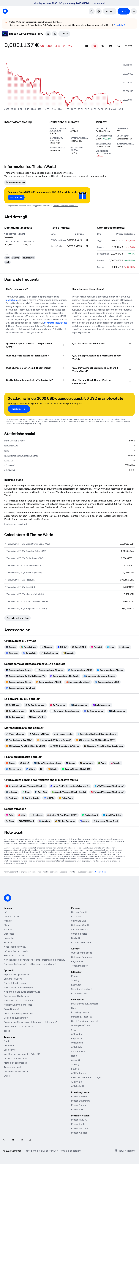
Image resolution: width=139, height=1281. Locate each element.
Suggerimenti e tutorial (16, 1011)
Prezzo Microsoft (80, 1143)
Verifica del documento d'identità (22, 1069)
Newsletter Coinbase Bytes (19, 1002)
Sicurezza (9, 949)
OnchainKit (77, 1058)
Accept (114, 1271)
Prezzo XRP (77, 1124)
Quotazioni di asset (81, 968)
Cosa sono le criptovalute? (18, 1028)
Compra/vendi (79, 927)
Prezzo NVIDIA (79, 1135)
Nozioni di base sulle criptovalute (22, 1007)
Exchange (76, 1000)
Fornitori (8, 957)
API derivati (77, 1101)
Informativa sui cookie (16, 966)
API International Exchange (86, 1092)
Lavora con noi (11, 931)
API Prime (76, 1097)
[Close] (132, 1259)
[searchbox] (64, 49)
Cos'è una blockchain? (16, 1033)
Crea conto (10, 1065)
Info (6, 927)
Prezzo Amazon (79, 1148)
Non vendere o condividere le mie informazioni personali (34, 975)
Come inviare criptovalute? (18, 1041)
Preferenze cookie (14, 970)
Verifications (78, 1066)
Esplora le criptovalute (16, 989)
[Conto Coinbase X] (4, 1156)
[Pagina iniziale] (5, 26)
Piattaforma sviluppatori (84, 1019)
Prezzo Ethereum (80, 1116)
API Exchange (78, 1088)
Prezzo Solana (78, 1120)
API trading (77, 1049)
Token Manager (79, 981)
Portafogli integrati (81, 1032)
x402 (73, 1045)
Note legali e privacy (15, 962)
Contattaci (9, 1060)
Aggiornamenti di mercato (18, 1020)
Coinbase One (78, 936)
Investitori (9, 953)
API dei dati (77, 1062)
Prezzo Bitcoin (79, 1111)
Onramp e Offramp (81, 1040)
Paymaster (77, 1053)
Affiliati (8, 936)
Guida (7, 1056)
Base (73, 1023)
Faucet (75, 1084)
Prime (74, 991)
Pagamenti (77, 976)
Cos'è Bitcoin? (11, 1024)
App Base (76, 931)
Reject (83, 1271)
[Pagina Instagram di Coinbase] (22, 1156)
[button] (134, 26)
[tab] (86, 61)
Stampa (8, 944)
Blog (6, 940)
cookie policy (82, 1258)
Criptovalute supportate (17, 1086)
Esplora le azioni (13, 994)
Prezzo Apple (78, 1139)
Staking (75, 995)
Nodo (74, 1071)
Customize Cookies (120, 1261)
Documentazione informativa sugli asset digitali (30, 979)
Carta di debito (79, 949)
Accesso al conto (13, 1082)
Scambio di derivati (81, 1004)
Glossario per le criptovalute (19, 1015)
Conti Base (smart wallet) (85, 1036)
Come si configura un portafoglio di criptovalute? (30, 1037)
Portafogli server (80, 1027)
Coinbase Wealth (80, 940)
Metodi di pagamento (15, 1078)
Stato (7, 1091)
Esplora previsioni (81, 957)
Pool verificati (79, 1008)
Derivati (75, 953)
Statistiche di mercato (16, 998)
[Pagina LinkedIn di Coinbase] (13, 1156)
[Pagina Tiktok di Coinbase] (30, 1156)
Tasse (7, 1046)
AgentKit (76, 1075)
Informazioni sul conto (16, 1073)
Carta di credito (79, 944)
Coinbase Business (81, 972)
